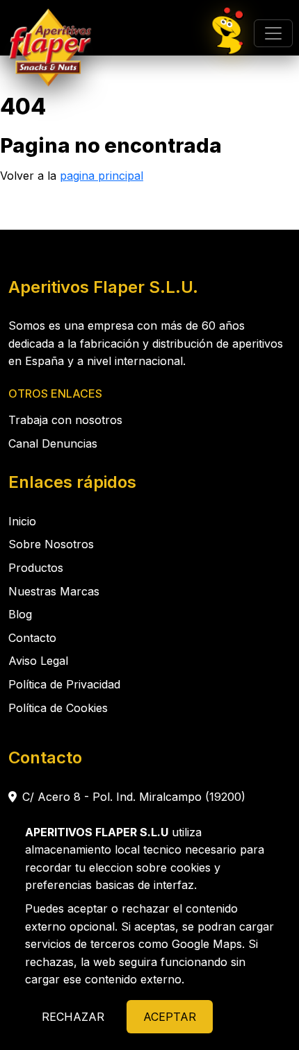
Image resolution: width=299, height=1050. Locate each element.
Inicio (22, 521)
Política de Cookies (58, 708)
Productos (35, 568)
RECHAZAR (73, 1017)
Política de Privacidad (64, 684)
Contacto (32, 638)
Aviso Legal (38, 661)
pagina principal (101, 176)
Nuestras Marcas (53, 591)
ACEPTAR (169, 1017)
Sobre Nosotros (51, 544)
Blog (20, 614)
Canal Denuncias (52, 443)
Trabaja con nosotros (65, 420)
